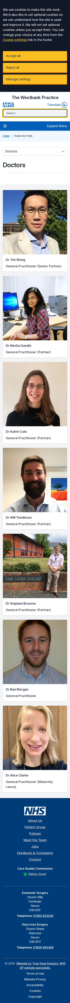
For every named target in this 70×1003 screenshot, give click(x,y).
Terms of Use (35, 973)
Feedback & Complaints (35, 853)
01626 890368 (43, 947)
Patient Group (35, 827)
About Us (35, 820)
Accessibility (35, 985)
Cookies (35, 991)
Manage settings (18, 79)
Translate (54, 105)
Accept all (13, 56)
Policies (35, 833)
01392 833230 (43, 916)
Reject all (12, 67)
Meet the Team (35, 840)
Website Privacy (35, 979)
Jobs (35, 846)
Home (6, 136)
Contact (35, 859)
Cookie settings (15, 40)
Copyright (35, 996)
